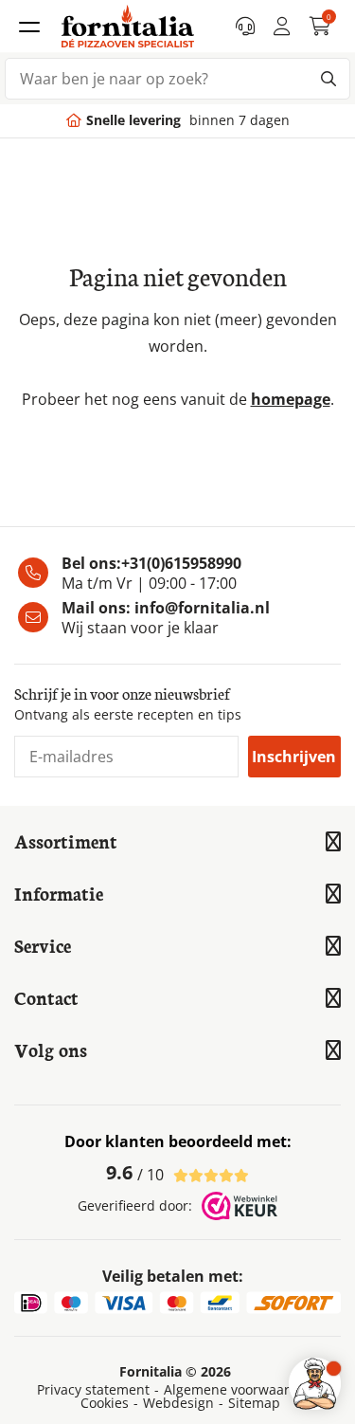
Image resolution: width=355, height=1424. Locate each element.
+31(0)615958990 (181, 563)
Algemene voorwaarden (239, 1390)
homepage (290, 399)
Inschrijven (294, 756)
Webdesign (178, 1403)
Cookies (104, 1403)
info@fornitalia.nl (202, 607)
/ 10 (135, 1172)
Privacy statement (93, 1390)
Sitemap (254, 1403)
